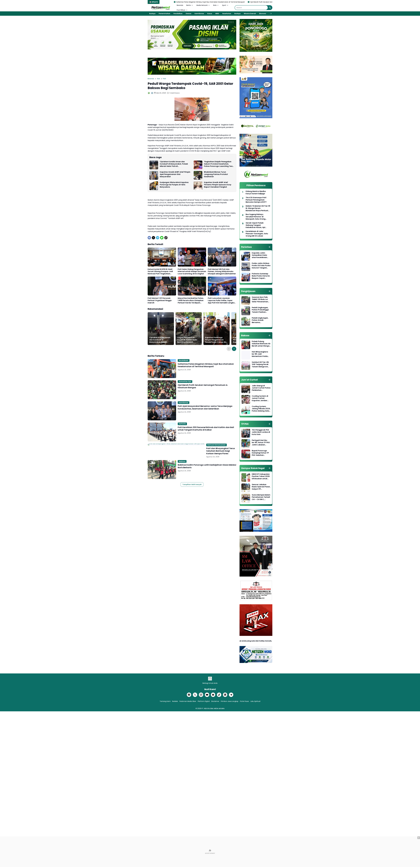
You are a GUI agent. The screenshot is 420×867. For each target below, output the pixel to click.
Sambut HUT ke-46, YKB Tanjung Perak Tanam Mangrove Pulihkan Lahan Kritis (261, 364)
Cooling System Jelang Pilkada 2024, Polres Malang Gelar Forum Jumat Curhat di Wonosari (261, 408)
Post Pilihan (181, 10)
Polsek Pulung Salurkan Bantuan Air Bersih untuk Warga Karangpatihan (261, 343)
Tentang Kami (165, 701)
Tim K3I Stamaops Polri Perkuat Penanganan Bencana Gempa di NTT (256, 200)
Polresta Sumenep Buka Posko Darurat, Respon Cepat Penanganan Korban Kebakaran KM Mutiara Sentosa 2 (261, 276)
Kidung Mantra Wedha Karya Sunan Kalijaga (256, 192)
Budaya (152, 13)
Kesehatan (226, 13)
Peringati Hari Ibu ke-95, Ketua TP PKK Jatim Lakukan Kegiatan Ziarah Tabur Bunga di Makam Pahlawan (261, 442)
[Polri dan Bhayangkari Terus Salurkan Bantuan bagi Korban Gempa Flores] (176, 444)
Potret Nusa (244, 701)
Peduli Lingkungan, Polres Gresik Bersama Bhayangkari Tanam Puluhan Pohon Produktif (261, 320)
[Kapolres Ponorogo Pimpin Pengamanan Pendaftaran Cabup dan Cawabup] (216, 328)
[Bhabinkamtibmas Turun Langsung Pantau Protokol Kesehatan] (198, 175)
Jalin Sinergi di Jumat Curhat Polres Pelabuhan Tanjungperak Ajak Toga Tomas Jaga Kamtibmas (261, 388)
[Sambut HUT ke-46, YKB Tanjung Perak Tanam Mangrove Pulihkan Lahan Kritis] (245, 365)
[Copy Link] (166, 237)
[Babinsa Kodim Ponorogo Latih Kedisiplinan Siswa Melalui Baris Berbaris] (162, 469)
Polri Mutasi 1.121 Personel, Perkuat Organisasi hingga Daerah (160, 300)
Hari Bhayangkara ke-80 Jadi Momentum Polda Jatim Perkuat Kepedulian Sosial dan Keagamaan (260, 354)
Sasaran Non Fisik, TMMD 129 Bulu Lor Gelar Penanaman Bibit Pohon (260, 299)
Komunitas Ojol (185, 381)
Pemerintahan (164, 13)
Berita (188, 5)
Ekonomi (262, 13)
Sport (224, 5)
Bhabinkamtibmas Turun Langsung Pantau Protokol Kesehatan (216, 174)
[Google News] (213, 695)
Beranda (180, 5)
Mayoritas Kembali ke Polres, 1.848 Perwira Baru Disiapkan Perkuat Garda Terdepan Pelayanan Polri (191, 300)
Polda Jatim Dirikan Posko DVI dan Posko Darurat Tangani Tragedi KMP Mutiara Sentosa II (261, 265)
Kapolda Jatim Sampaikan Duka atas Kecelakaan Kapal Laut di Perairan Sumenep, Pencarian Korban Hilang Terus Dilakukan (260, 255)
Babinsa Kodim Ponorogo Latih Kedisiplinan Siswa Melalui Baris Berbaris (207, 466)
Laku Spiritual (255, 701)
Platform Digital (204, 701)
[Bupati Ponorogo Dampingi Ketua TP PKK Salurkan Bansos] (245, 454)
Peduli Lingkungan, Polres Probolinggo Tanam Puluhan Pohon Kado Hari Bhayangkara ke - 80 (260, 310)
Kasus (209, 13)
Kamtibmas (199, 13)
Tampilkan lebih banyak (192, 484)
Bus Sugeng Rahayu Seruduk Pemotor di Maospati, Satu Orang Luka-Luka (255, 216)
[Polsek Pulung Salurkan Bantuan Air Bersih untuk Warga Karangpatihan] (245, 344)
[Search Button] (270, 7)
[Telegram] (157, 237)
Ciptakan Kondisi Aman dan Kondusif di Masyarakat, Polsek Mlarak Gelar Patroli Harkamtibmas (174, 164)
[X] (153, 237)
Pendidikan (177, 13)
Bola (214, 5)
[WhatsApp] (161, 237)
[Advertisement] (210, 851)
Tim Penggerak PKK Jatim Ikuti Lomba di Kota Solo (261, 432)
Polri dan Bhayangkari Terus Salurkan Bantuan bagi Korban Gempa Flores (220, 451)
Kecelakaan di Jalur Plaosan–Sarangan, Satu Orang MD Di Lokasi (257, 233)
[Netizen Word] (160, 7)
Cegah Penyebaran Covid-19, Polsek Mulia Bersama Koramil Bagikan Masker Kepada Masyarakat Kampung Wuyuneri (188, 339)
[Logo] (210, 678)
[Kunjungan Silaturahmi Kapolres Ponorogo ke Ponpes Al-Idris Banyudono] (153, 185)
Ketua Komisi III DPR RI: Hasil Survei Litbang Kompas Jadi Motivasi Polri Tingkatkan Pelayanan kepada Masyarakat (162, 271)
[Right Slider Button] (270, 13)
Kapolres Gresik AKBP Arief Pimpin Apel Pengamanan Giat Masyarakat (175, 174)
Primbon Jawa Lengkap (229, 701)
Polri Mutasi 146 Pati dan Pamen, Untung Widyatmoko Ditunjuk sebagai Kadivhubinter (222, 271)
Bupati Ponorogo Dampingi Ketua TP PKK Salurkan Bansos (260, 453)
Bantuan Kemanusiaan (216, 445)
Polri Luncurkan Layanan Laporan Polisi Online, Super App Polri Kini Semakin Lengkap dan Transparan (222, 300)
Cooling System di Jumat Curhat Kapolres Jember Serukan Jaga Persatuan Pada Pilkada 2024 (260, 398)
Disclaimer (215, 701)
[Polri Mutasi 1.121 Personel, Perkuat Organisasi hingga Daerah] (162, 286)
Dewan (188, 13)
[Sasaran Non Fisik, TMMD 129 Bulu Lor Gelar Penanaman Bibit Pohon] (245, 300)
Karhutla (182, 424)
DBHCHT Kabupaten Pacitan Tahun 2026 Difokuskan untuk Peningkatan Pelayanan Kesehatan (261, 476)
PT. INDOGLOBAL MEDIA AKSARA (212, 708)
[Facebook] (149, 237)
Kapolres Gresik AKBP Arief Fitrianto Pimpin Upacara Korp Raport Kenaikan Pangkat (217, 184)
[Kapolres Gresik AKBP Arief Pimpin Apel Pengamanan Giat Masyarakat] (153, 175)
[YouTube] (207, 695)
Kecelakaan (183, 360)
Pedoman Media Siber (187, 701)
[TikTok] (219, 695)
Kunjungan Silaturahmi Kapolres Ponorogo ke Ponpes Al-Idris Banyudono (174, 184)
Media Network (202, 5)
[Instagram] (201, 695)
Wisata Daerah (250, 13)
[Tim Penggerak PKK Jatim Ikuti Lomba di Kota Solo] (245, 433)
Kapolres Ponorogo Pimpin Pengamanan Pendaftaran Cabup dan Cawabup (216, 339)
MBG (217, 13)
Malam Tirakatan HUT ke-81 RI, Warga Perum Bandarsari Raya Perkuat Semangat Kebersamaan (258, 208)
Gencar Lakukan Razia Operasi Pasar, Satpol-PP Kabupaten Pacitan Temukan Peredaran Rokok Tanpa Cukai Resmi (261, 486)
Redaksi (175, 701)
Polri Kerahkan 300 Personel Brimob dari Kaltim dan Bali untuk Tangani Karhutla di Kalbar (206, 428)
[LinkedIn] (225, 695)
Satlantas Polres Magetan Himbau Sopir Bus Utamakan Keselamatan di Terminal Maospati (206, 365)
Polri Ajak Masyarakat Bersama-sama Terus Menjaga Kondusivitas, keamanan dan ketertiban (266, 2)
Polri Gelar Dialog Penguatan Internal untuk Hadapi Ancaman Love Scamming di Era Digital (192, 271)
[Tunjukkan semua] (269, 247)
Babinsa (182, 461)
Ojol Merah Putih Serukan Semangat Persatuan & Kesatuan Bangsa (199, 2)
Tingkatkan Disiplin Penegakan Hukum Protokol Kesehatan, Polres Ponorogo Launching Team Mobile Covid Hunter (219, 164)
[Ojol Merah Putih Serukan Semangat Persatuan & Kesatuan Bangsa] (162, 389)
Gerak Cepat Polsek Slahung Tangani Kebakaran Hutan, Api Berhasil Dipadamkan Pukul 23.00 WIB (258, 225)
